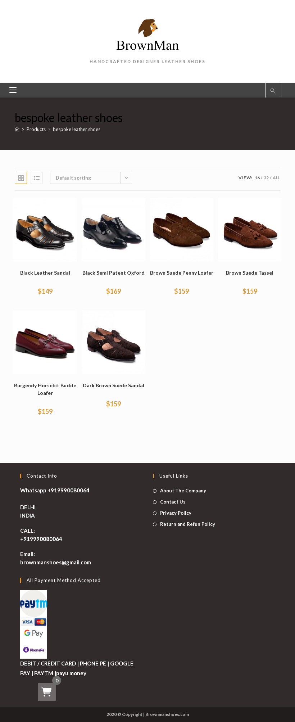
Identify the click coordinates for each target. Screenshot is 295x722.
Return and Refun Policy (187, 524)
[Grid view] (21, 178)
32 (266, 177)
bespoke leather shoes (76, 129)
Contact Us (173, 502)
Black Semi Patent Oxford (113, 273)
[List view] (37, 178)
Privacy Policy (175, 513)
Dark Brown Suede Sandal (113, 385)
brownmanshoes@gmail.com (55, 562)
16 (257, 177)
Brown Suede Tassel (249, 273)
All (276, 177)
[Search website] (273, 91)
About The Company (183, 490)
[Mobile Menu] (13, 90)
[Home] (17, 129)
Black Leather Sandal (45, 273)
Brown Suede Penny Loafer (181, 273)
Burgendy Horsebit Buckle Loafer (45, 389)
